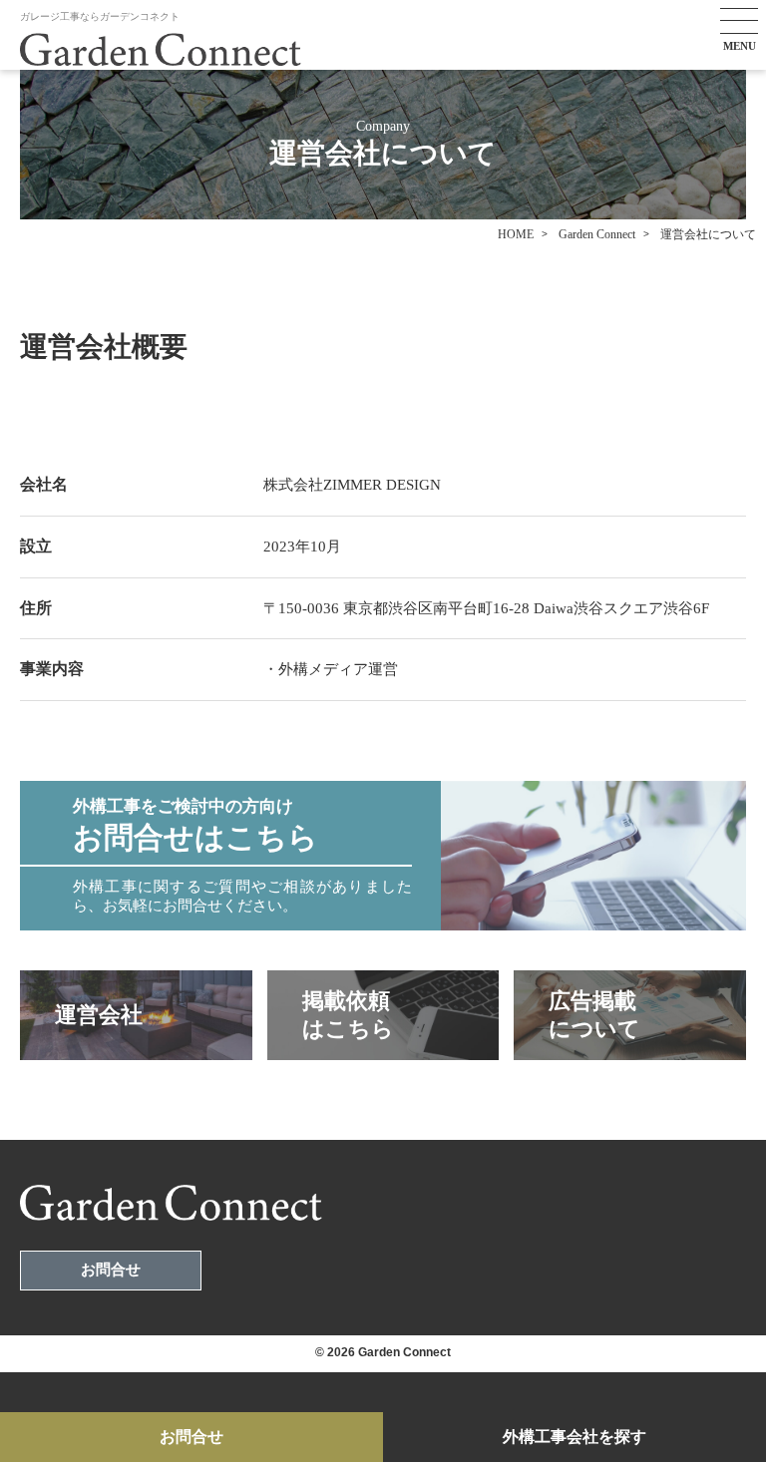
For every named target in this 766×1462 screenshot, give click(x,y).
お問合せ (111, 1270)
